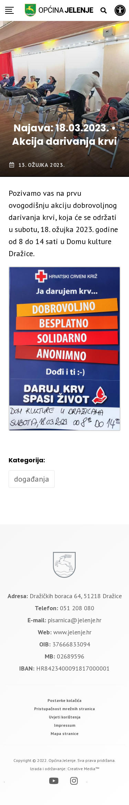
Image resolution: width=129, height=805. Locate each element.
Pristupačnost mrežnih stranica (64, 708)
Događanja (31, 479)
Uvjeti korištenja (64, 717)
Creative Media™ (83, 768)
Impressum (64, 725)
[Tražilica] (103, 10)
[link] (64, 700)
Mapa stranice (64, 733)
